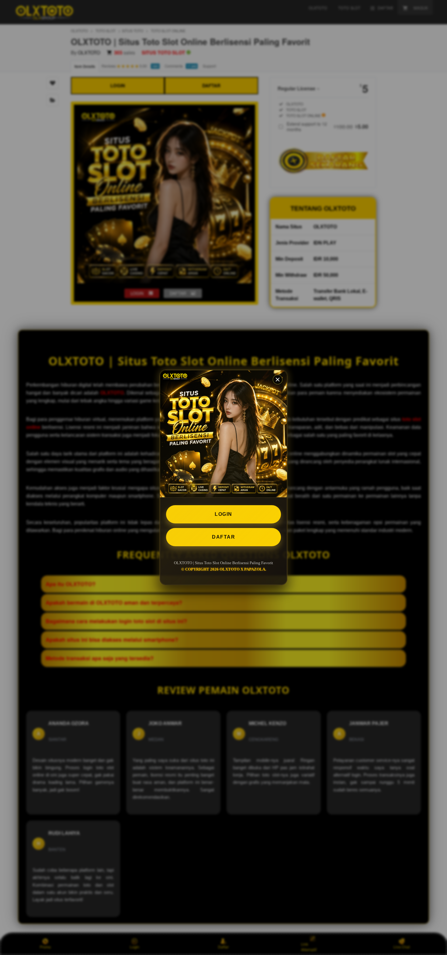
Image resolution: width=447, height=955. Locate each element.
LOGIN (223, 514)
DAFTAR (223, 537)
